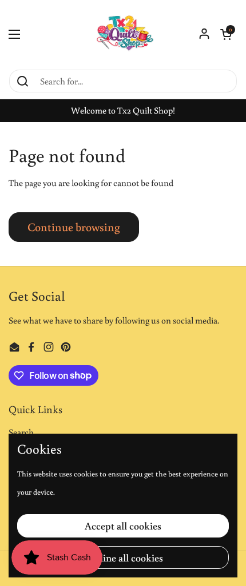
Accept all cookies (123, 525)
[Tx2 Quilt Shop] (123, 34)
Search (21, 432)
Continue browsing (73, 226)
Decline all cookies (123, 557)
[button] (226, 34)
